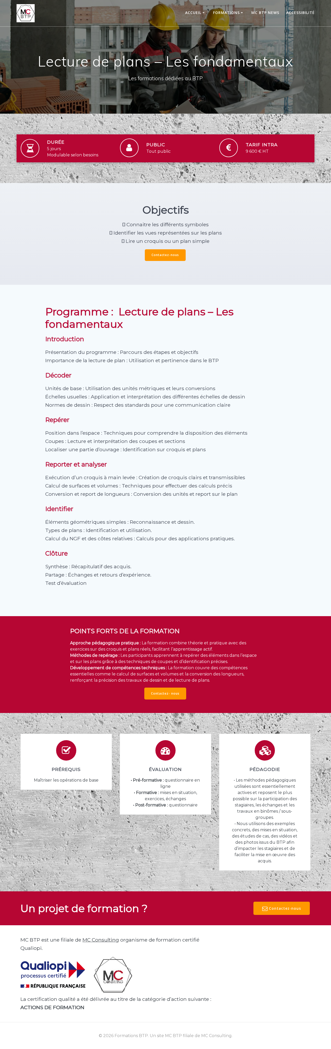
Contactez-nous (165, 255)
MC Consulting (100, 940)
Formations (226, 12)
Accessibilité (300, 12)
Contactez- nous (165, 693)
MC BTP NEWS (265, 12)
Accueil (193, 12)
